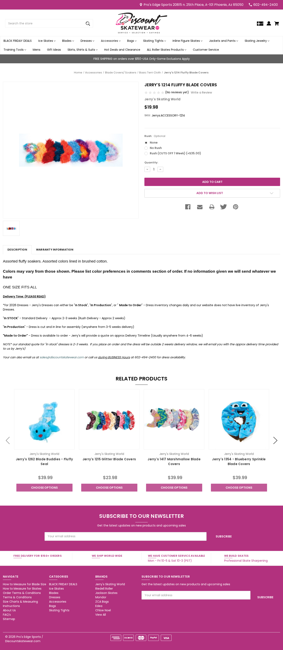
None (154, 142)
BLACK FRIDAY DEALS (18, 41)
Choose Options (44, 488)
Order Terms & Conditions (22, 593)
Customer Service (206, 50)
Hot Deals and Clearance (122, 50)
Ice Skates (46, 41)
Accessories (110, 41)
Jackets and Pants (222, 41)
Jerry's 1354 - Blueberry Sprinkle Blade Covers (239, 461)
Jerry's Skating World (110, 584)
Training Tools (14, 50)
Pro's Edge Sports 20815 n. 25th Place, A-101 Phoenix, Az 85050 (193, 4)
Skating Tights (153, 41)
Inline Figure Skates (187, 41)
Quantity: (151, 162)
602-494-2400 (265, 4)
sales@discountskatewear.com (62, 357)
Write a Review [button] (201, 92)
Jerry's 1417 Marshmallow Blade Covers (174, 461)
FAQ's (7, 615)
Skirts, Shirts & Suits (82, 50)
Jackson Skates (106, 593)
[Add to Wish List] (50, 446)
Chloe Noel (103, 610)
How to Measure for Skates (22, 588)
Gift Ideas (54, 50)
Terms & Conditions (17, 597)
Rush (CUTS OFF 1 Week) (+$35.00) (175, 153)
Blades (67, 41)
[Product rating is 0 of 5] (154, 92)
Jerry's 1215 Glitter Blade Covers (109, 459)
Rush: (154, 136)
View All (100, 615)
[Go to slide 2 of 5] (275, 440)
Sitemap (9, 619)
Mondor (100, 597)
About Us (9, 610)
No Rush (156, 148)
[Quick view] (38, 446)
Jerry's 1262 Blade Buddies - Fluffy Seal (44, 461)
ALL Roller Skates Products (166, 50)
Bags (131, 41)
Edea (98, 606)
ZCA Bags (102, 602)
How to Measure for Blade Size (24, 584)
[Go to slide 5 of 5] (8, 440)
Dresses (87, 41)
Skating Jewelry (256, 41)
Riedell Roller (104, 588)
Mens (36, 50)
